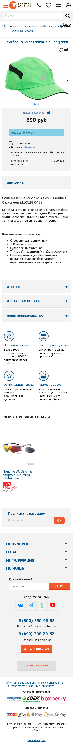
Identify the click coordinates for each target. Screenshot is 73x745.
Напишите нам (38, 648)
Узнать (59, 586)
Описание (15, 182)
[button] (5, 81)
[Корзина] (68, 5)
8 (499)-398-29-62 (36, 633)
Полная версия (37, 740)
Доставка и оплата (23, 301)
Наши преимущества (25, 315)
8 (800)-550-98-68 (37, 620)
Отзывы (13, 286)
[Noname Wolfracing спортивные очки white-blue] (19, 445)
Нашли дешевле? (33, 112)
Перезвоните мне (36, 665)
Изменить (30, 147)
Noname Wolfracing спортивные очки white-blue (17, 475)
